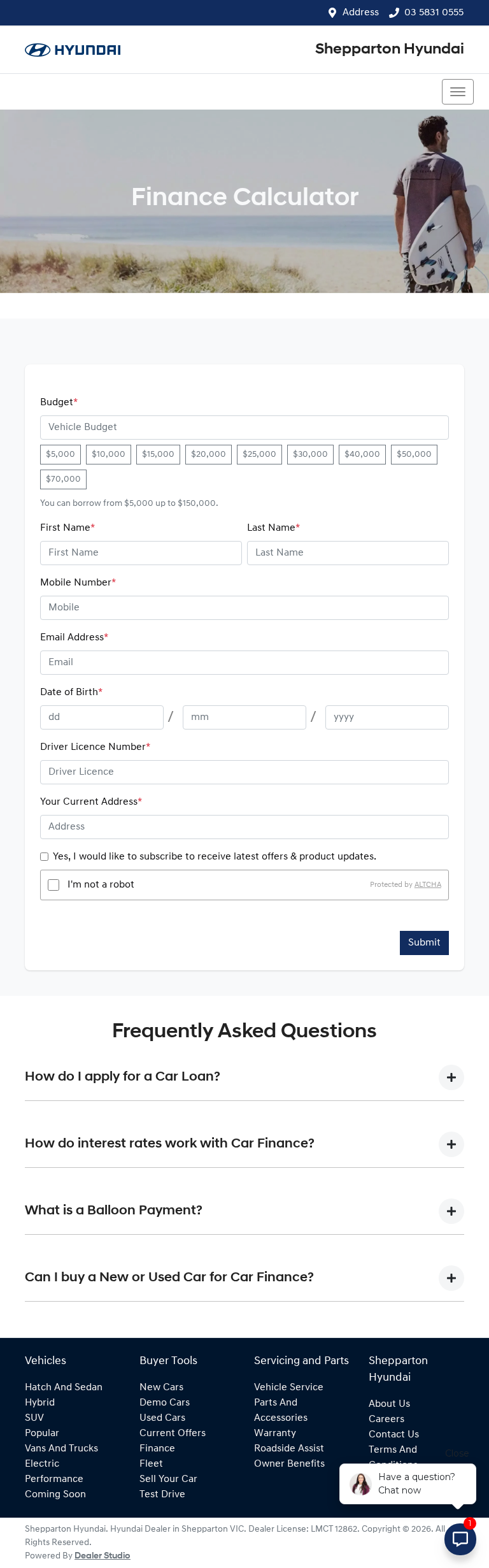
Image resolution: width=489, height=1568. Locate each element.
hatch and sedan (64, 1388)
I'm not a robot (100, 885)
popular (42, 1433)
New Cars (161, 1388)
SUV (34, 1418)
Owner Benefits (289, 1464)
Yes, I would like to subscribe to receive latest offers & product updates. (214, 857)
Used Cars (162, 1418)
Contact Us (394, 1435)
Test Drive (162, 1495)
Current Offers (172, 1433)
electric (42, 1464)
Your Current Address (91, 802)
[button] (458, 91)
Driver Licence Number (95, 747)
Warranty (275, 1433)
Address (361, 13)
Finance (157, 1449)
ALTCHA (428, 885)
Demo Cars (164, 1403)
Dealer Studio (102, 1556)
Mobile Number (78, 583)
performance (54, 1479)
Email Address (74, 638)
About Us (389, 1404)
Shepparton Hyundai (389, 49)
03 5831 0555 (434, 13)
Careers (386, 1419)
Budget (59, 403)
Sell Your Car (168, 1479)
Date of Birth (71, 692)
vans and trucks (61, 1449)
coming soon (55, 1495)
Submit (424, 943)
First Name (67, 528)
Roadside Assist (289, 1449)
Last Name (273, 528)
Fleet (151, 1464)
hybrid (40, 1403)
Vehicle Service (288, 1388)
